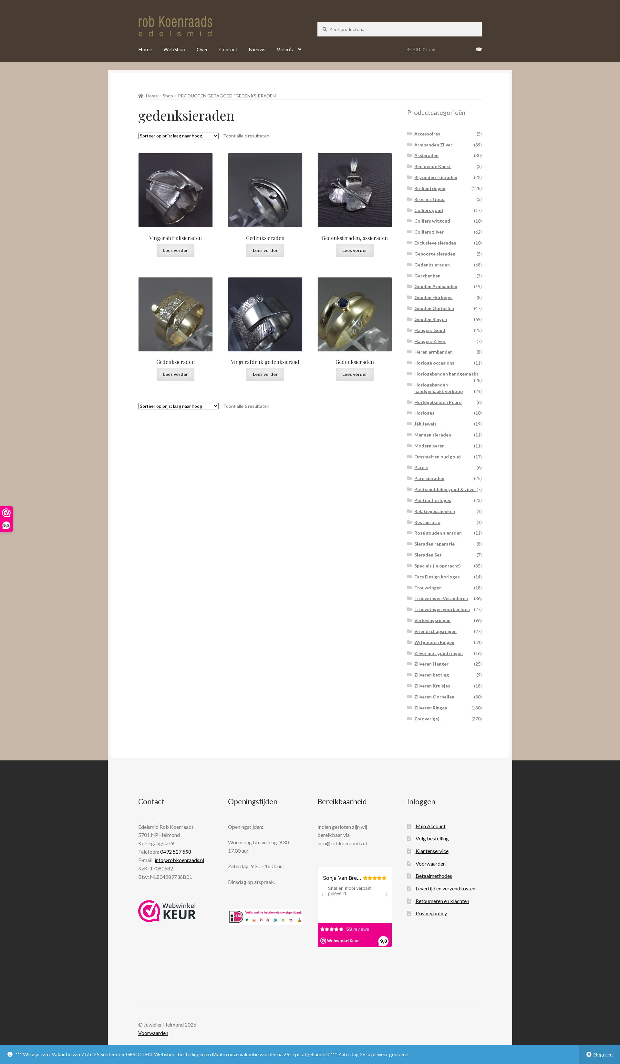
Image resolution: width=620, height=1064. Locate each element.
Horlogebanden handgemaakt (446, 373)
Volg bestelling (432, 838)
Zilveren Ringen (430, 707)
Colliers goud (428, 210)
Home (145, 49)
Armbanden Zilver (433, 144)
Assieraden (426, 155)
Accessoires (427, 133)
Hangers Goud (429, 330)
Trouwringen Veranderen (441, 598)
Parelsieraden (429, 478)
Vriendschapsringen (435, 631)
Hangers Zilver (430, 341)
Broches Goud (429, 199)
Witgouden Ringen (434, 642)
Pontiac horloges (432, 500)
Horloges (424, 413)
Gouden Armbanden (435, 286)
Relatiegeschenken (434, 511)
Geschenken (427, 275)
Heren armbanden (433, 352)
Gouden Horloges (433, 297)
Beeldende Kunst (432, 166)
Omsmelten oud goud (437, 456)
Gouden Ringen (430, 319)
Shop (168, 95)
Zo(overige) (426, 718)
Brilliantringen (429, 188)
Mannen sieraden (432, 434)
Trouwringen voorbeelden (442, 609)
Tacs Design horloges (437, 576)
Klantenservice (432, 851)
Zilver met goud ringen (438, 653)
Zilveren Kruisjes (432, 685)
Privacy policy (431, 913)
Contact (228, 49)
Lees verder (175, 250)
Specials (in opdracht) (437, 565)
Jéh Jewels (425, 424)
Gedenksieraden (432, 264)
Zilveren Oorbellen (434, 696)
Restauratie (427, 522)
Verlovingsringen (432, 620)
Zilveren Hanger (431, 664)
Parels (421, 467)
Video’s (285, 49)
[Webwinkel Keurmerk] (167, 911)
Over (202, 49)
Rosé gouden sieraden (438, 533)
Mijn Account (431, 826)
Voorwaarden (431, 863)
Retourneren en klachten (442, 901)
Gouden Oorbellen (434, 308)
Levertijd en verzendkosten (445, 888)
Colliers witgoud (432, 221)
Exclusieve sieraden (435, 243)
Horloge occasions (434, 363)
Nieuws (257, 49)
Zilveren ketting (431, 675)
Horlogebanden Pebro (438, 402)
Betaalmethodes (434, 876)
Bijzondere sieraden (435, 177)
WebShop (174, 49)
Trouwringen (428, 587)
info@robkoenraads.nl (179, 860)
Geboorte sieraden (434, 253)
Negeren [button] (603, 1054)
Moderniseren (429, 445)
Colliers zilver (429, 232)
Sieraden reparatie (434, 544)
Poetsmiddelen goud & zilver (445, 489)
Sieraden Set (428, 554)
